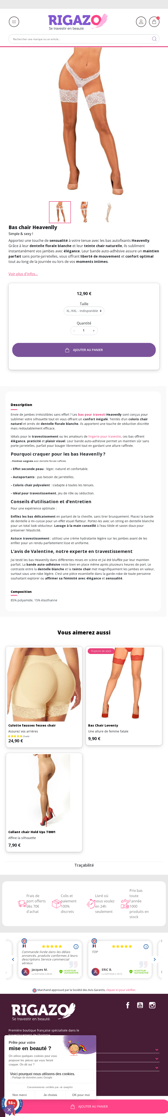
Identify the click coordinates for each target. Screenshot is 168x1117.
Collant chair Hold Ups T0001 (31, 832)
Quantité (84, 323)
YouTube (140, 1005)
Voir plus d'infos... (23, 273)
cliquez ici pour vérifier (120, 990)
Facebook (127, 1005)
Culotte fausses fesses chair (32, 725)
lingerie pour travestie (104, 436)
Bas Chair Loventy (103, 725)
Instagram (152, 1005)
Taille (84, 303)
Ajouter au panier (88, 350)
